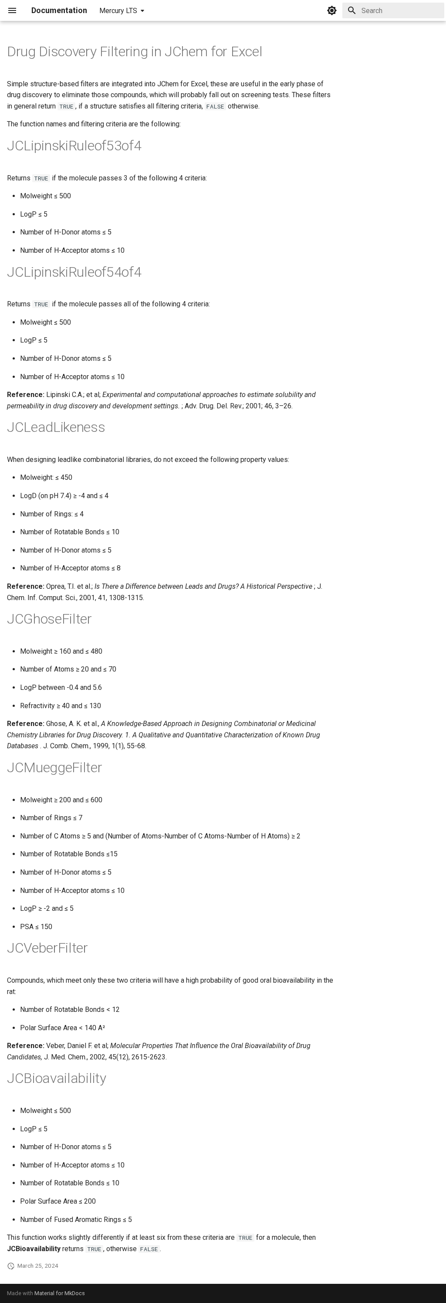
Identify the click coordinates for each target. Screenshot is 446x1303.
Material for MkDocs (59, 1293)
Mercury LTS (118, 11)
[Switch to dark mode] (332, 10)
